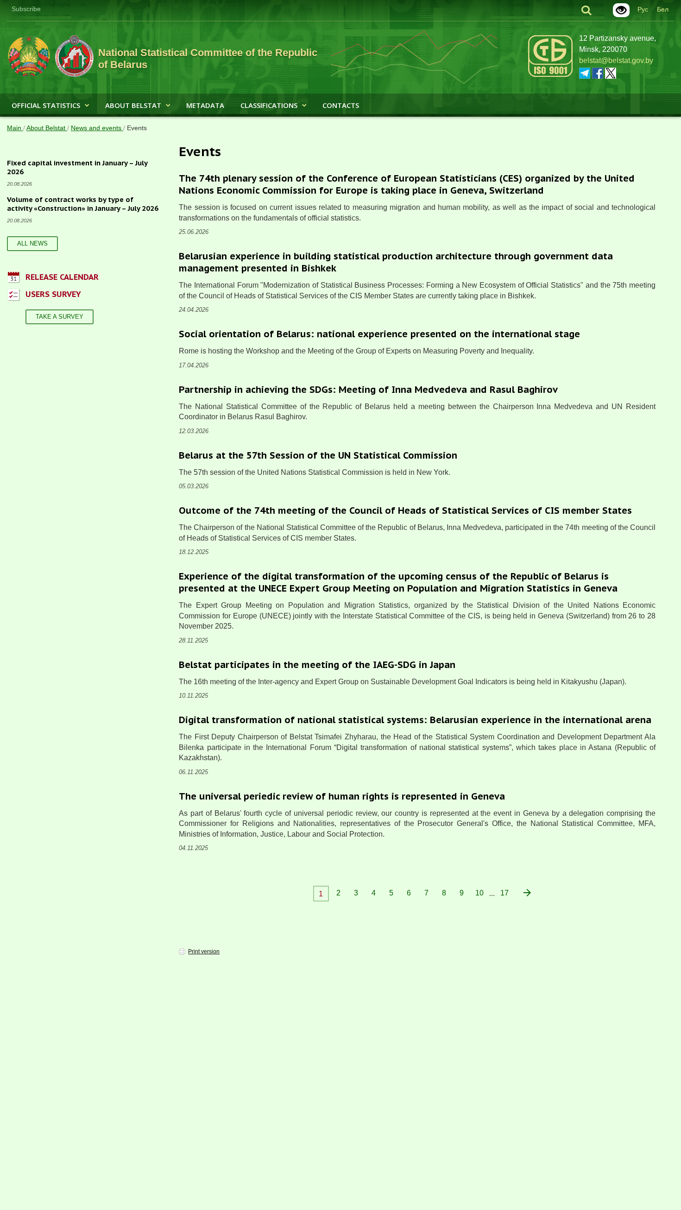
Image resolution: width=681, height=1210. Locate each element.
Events (137, 128)
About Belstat (133, 105)
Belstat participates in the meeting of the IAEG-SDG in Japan (317, 665)
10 (479, 893)
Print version (204, 951)
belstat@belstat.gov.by (616, 60)
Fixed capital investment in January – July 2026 (77, 167)
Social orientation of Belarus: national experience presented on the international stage (379, 334)
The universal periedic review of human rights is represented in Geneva (342, 796)
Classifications (268, 105)
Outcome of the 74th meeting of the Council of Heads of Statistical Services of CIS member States (405, 510)
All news (32, 243)
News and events (97, 128)
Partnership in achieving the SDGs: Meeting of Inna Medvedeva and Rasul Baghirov (368, 390)
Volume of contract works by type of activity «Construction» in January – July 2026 (82, 204)
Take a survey (59, 316)
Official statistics (46, 105)
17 (504, 893)
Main (15, 128)
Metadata (205, 105)
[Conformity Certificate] (550, 75)
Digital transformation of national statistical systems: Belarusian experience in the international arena (415, 720)
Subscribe (26, 9)
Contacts (340, 105)
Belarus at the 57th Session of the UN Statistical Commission (318, 455)
